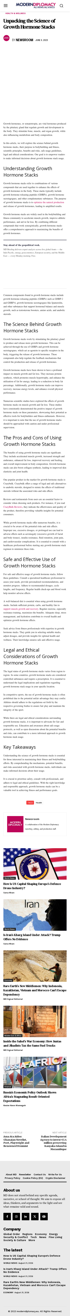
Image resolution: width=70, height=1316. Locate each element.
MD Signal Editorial (13, 999)
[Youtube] (44, 1216)
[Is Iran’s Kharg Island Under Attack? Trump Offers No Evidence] (35, 915)
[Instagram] (16, 1216)
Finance (7, 1086)
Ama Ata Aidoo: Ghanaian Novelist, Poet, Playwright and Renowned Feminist (16, 1141)
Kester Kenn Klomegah (14, 1105)
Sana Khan (8, 892)
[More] (53, 50)
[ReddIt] (38, 50)
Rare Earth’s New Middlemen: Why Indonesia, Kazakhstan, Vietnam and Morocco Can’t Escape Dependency (34, 990)
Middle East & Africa (12, 1035)
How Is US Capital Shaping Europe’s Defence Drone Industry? (31, 1257)
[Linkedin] (30, 50)
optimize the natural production (49, 202)
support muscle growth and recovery (20, 608)
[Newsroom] (7, 38)
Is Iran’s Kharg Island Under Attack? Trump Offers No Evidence (35, 1270)
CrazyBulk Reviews (12, 506)
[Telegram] (45, 50)
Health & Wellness (15, 13)
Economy (8, 980)
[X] (14, 50)
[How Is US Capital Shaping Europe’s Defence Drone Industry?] (35, 864)
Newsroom (24, 40)
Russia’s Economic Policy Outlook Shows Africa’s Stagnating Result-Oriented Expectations (29, 1096)
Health (39, 802)
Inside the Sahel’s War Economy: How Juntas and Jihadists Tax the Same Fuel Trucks (32, 1043)
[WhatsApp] (22, 50)
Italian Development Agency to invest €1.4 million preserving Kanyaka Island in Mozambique (53, 1143)
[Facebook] (6, 50)
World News (9, 878)
